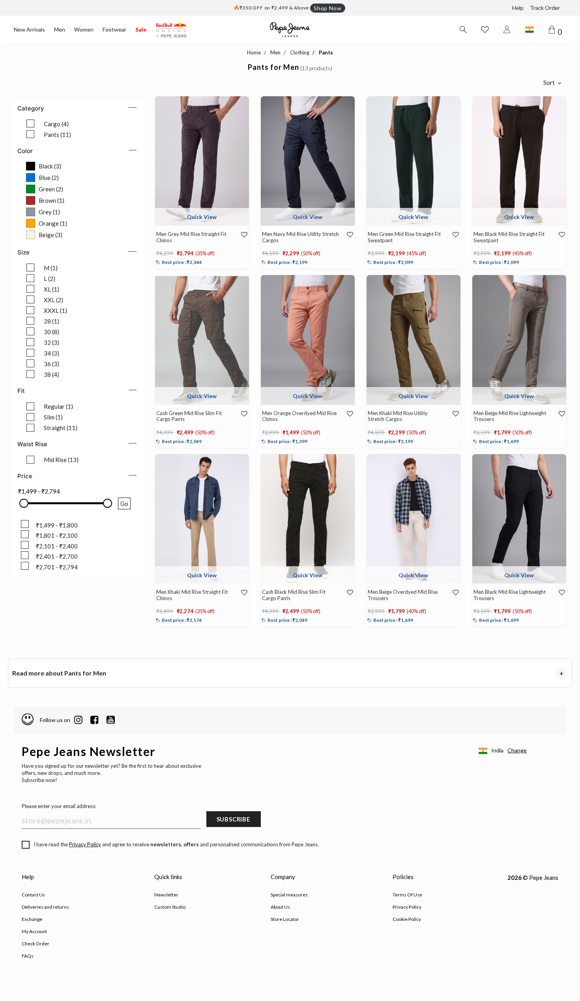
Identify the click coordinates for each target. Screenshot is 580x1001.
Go (124, 503)
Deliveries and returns (45, 907)
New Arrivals (29, 29)
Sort (549, 82)
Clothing (299, 52)
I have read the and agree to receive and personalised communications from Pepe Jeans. (176, 844)
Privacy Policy (85, 844)
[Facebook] (94, 720)
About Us (280, 907)
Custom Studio (169, 907)
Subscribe (234, 819)
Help (518, 7)
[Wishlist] (240, 234)
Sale (140, 29)
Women (84, 29)
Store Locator (285, 919)
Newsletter (166, 895)
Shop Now (327, 8)
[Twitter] (111, 720)
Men (59, 29)
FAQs (28, 956)
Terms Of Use (407, 895)
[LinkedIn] (78, 720)
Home (254, 52)
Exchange (32, 919)
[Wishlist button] (485, 29)
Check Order (35, 944)
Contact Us (33, 895)
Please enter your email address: (59, 806)
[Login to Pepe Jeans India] (507, 29)
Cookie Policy (407, 919)
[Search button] (463, 29)
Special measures (289, 895)
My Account (34, 931)
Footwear (114, 29)
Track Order (545, 7)
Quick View (202, 216)
